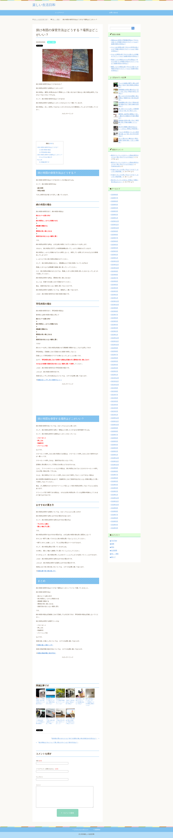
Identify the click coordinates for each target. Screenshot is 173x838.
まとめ (39, 159)
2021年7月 (114, 394)
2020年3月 (114, 448)
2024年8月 (114, 274)
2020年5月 (114, 441)
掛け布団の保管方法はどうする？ (47, 147)
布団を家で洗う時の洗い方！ (46, 571)
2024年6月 (114, 281)
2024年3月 (114, 291)
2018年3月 (114, 528)
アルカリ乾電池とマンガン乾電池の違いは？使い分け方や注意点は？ (128, 134)
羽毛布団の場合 (45, 152)
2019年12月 (115, 458)
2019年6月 (114, 478)
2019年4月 (114, 484)
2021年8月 (114, 391)
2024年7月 (114, 278)
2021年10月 (115, 384)
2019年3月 (114, 488)
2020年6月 (114, 438)
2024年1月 (114, 298)
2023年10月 (115, 304)
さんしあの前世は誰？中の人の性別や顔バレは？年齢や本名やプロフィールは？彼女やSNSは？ (124, 49)
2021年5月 (114, 401)
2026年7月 (114, 198)
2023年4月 (114, 324)
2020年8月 (114, 431)
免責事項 (97, 829)
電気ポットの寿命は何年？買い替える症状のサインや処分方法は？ (40, 701)
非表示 (51, 143)
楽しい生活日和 (43, 5)
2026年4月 (114, 208)
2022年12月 (115, 338)
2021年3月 (114, 408)
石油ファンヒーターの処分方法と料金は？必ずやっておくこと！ (60, 721)
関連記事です (44, 162)
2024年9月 (114, 271)
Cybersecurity (115, 166)
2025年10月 (115, 228)
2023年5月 (114, 321)
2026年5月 (114, 204)
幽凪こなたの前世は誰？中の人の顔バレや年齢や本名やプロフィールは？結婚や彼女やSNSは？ (124, 68)
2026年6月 (114, 201)
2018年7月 (114, 514)
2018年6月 (114, 518)
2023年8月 (114, 311)
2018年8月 (114, 511)
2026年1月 (114, 218)
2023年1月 (114, 334)
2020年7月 (114, 434)
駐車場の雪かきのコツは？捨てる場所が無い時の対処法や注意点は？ (74, 738)
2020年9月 (114, 428)
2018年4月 (114, 524)
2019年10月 (115, 464)
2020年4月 (114, 444)
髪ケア (113, 557)
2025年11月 (115, 224)
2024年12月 (115, 261)
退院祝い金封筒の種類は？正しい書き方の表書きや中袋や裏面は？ (128, 116)
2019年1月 (114, 494)
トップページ (59, 12)
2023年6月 (114, 318)
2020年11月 (115, 421)
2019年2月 (114, 491)
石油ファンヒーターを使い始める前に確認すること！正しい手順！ (50, 721)
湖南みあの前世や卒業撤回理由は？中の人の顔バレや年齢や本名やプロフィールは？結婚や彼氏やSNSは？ (124, 42)
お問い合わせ (113, 12)
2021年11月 (115, 381)
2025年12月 (115, 221)
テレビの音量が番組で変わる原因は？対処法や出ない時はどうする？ (70, 721)
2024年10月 (115, 268)
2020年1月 (114, 454)
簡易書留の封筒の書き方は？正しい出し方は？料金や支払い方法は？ (128, 91)
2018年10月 (115, 504)
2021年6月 (114, 398)
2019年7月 (114, 474)
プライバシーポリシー (81, 829)
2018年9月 (114, 508)
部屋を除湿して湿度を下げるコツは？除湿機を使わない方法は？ (80, 701)
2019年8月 (114, 471)
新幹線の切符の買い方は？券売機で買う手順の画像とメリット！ (128, 122)
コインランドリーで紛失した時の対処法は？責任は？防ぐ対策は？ (70, 701)
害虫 (112, 547)
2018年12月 (115, 498)
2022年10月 (115, 344)
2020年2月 (114, 451)
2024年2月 (114, 294)
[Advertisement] (67, 127)
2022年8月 (114, 351)
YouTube (114, 540)
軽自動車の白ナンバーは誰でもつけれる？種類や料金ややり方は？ (50, 701)
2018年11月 (115, 501)
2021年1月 (114, 414)
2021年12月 (115, 378)
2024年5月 (114, 284)
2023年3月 (114, 328)
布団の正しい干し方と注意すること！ (49, 380)
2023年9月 (114, 308)
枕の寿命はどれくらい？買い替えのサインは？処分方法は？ (58, 742)
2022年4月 (114, 364)
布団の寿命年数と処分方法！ (46, 653)
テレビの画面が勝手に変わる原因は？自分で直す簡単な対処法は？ (128, 85)
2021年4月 (114, 404)
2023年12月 (115, 301)
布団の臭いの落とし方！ (45, 645)
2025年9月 (114, 231)
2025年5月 (114, 244)
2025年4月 (114, 248)
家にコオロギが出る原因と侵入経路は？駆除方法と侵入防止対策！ (128, 98)
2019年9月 (114, 468)
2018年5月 (114, 521)
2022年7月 (114, 354)
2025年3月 (114, 251)
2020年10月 (115, 424)
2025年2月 (114, 254)
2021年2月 (114, 411)
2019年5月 (114, 481)
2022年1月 (114, 374)
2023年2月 (114, 331)
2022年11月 (115, 341)
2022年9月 (114, 348)
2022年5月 (114, 361)
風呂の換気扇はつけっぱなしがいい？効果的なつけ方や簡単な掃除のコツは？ (90, 702)
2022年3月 (114, 368)
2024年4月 (114, 288)
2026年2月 (114, 214)
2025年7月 (114, 238)
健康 (112, 544)
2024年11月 (115, 264)
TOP (41, 19)
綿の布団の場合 (45, 149)
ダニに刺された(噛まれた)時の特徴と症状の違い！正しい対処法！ (128, 140)
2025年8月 (114, 234)
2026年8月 (114, 194)
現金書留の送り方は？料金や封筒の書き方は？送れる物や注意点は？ (128, 104)
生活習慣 (114, 550)
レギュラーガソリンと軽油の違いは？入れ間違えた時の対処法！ (40, 721)
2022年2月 (114, 371)
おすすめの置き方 (45, 157)
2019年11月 (115, 461)
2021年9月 (114, 388)
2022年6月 (114, 358)
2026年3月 (114, 211)
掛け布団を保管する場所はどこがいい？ (49, 154)
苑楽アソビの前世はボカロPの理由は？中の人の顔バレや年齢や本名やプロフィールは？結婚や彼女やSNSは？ (124, 61)
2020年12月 (115, 418)
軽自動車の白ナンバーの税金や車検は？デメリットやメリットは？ (60, 701)
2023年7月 (114, 314)
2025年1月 (114, 258)
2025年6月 (114, 241)
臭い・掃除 (51, 42)
